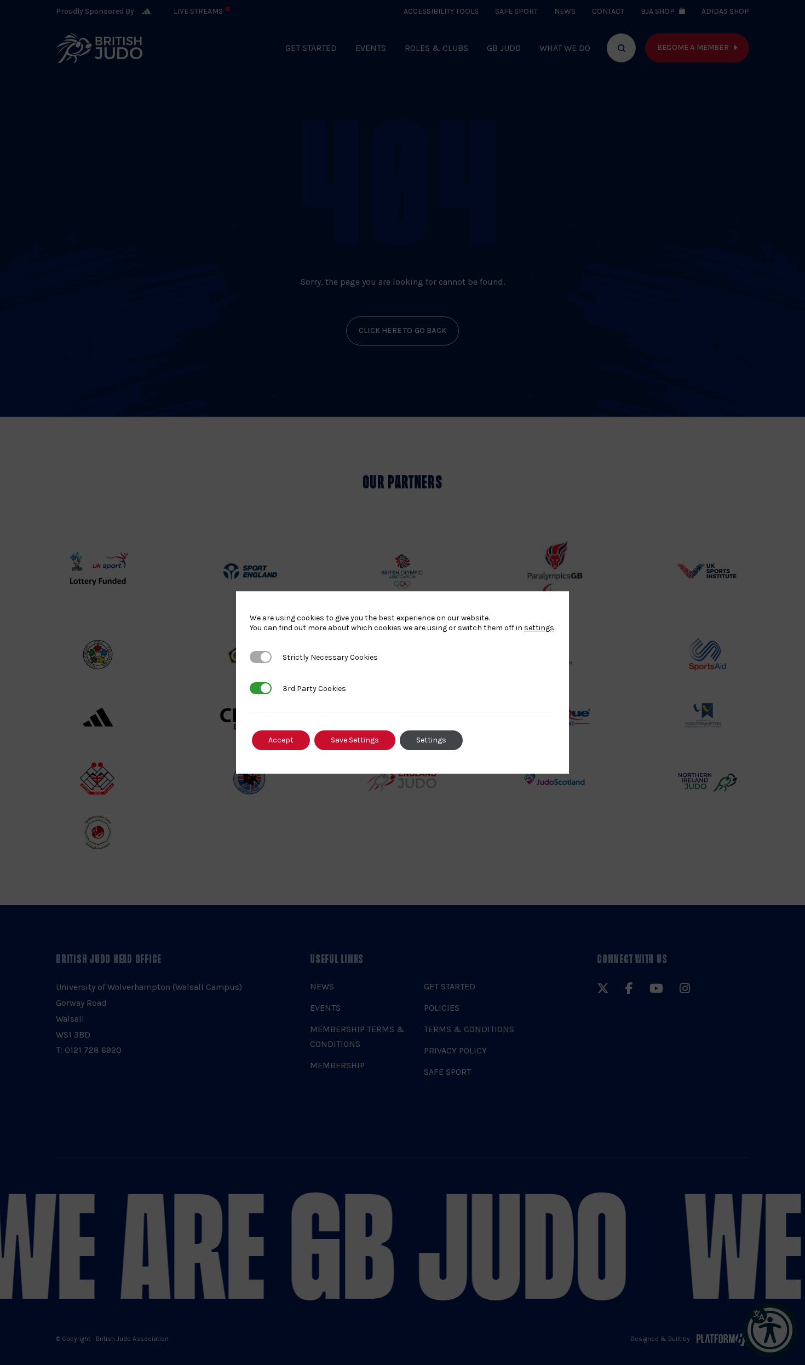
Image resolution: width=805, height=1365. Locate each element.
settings (539, 627)
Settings (431, 740)
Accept (281, 740)
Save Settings (355, 740)
